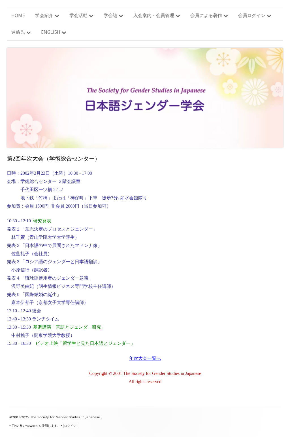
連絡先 (18, 32)
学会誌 (110, 15)
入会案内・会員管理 (153, 15)
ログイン (70, 426)
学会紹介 (44, 15)
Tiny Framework (24, 426)
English (50, 32)
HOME (18, 15)
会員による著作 (206, 15)
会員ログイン (251, 15)
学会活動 (78, 15)
